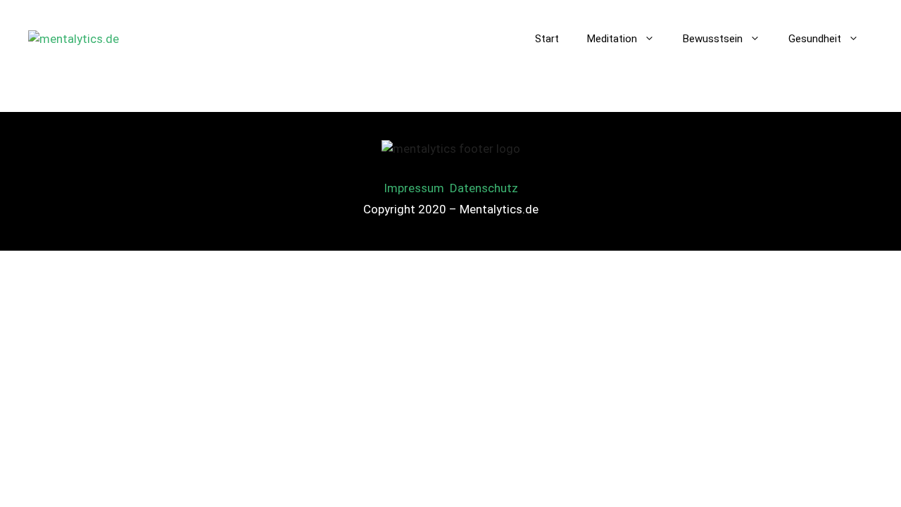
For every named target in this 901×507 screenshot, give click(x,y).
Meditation (612, 38)
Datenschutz (484, 188)
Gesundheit (814, 38)
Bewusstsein (713, 38)
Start (547, 38)
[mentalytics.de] (73, 38)
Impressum (414, 188)
